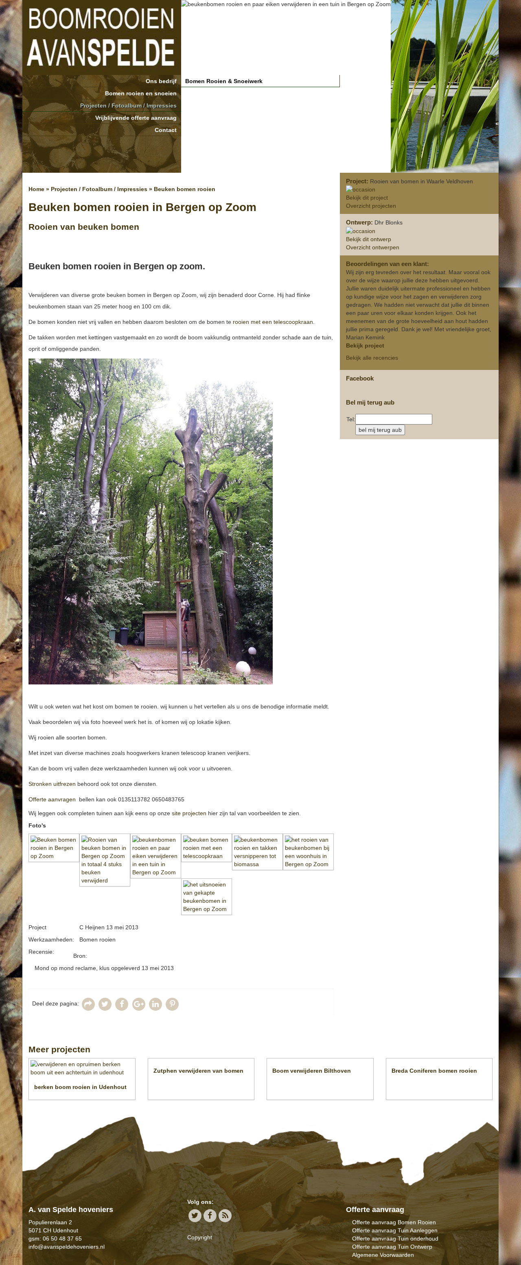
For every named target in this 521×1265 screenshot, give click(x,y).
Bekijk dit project (367, 197)
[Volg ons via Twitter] (194, 1215)
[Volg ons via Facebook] (209, 1215)
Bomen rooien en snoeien (141, 93)
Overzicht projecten (371, 205)
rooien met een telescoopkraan (272, 322)
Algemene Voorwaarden (383, 1255)
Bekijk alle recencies (372, 357)
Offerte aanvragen (52, 799)
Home (36, 189)
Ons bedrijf (161, 81)
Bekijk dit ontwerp (368, 239)
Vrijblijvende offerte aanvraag (136, 117)
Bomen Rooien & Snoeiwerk (224, 81)
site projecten (189, 813)
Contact (166, 130)
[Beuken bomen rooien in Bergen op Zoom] (53, 848)
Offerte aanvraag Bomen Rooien (394, 1222)
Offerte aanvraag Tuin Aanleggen (395, 1230)
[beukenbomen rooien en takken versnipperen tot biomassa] (257, 852)
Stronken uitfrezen (52, 784)
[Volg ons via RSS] (225, 1215)
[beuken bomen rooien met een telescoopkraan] (206, 848)
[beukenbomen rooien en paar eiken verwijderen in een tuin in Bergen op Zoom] (155, 856)
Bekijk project (365, 345)
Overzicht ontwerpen (372, 247)
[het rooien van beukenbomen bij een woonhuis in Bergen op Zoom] (308, 852)
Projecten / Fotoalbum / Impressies (128, 105)
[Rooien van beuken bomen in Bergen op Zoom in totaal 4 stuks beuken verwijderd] (104, 860)
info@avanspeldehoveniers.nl (66, 1246)
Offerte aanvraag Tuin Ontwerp (392, 1246)
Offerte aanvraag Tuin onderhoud (395, 1238)
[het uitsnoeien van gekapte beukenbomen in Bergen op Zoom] (206, 896)
